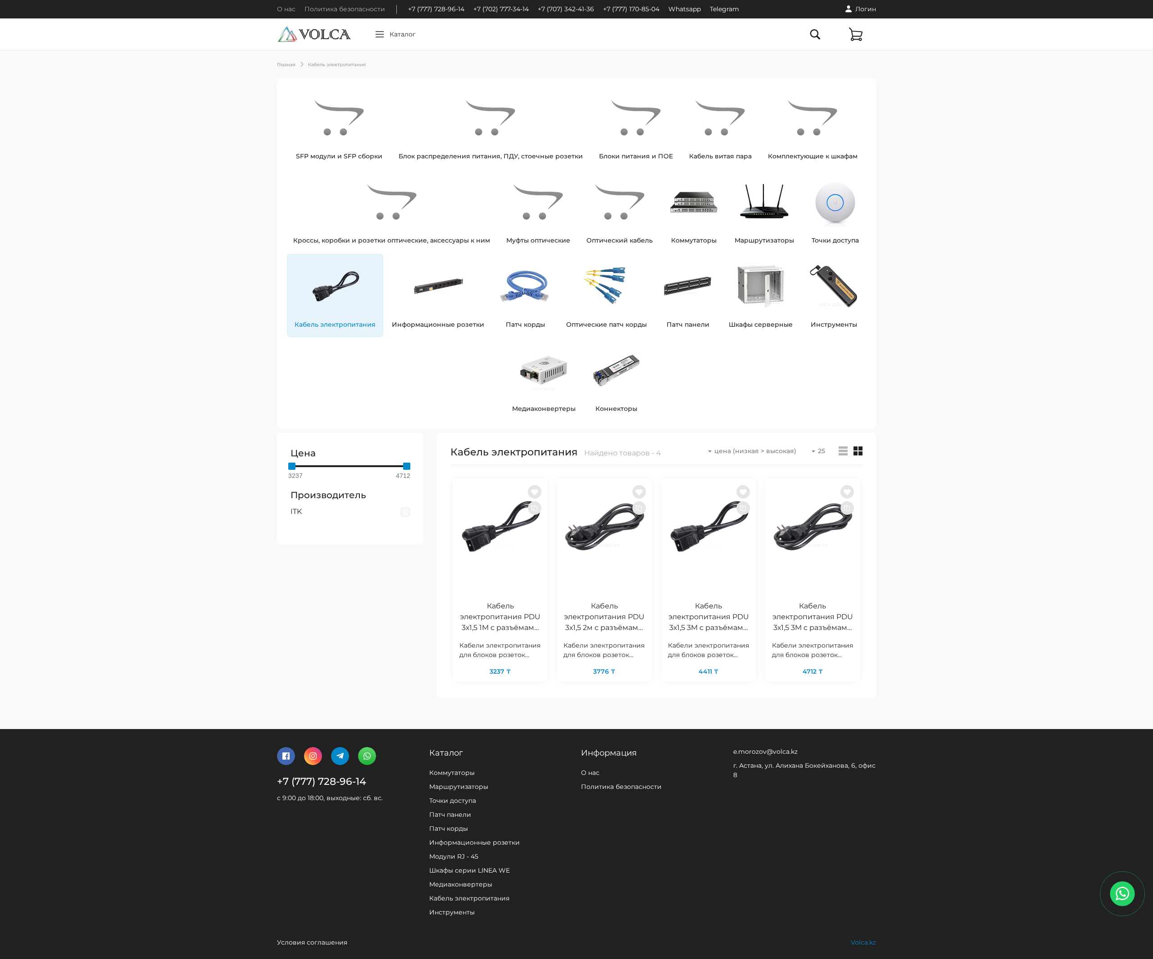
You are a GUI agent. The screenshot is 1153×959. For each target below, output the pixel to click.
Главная (286, 65)
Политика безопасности (344, 9)
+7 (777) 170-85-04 (631, 9)
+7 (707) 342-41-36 (566, 9)
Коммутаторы (452, 773)
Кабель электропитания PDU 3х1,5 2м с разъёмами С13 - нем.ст (604, 618)
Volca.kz (863, 942)
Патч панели (450, 814)
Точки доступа (452, 801)
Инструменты (452, 912)
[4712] (406, 466)
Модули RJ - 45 (453, 856)
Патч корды (448, 828)
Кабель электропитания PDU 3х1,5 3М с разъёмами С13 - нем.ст (812, 618)
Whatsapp (684, 9)
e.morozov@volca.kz (765, 751)
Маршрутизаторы (458, 787)
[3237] (291, 466)
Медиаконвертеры (460, 884)
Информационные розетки (474, 842)
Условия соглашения (312, 942)
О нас (286, 9)
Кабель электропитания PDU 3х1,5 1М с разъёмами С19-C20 (500, 618)
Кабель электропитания (337, 65)
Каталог (403, 34)
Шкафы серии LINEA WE (469, 870)
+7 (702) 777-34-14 (501, 9)
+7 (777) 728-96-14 (436, 9)
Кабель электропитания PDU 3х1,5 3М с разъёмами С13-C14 (708, 618)
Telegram (724, 9)
